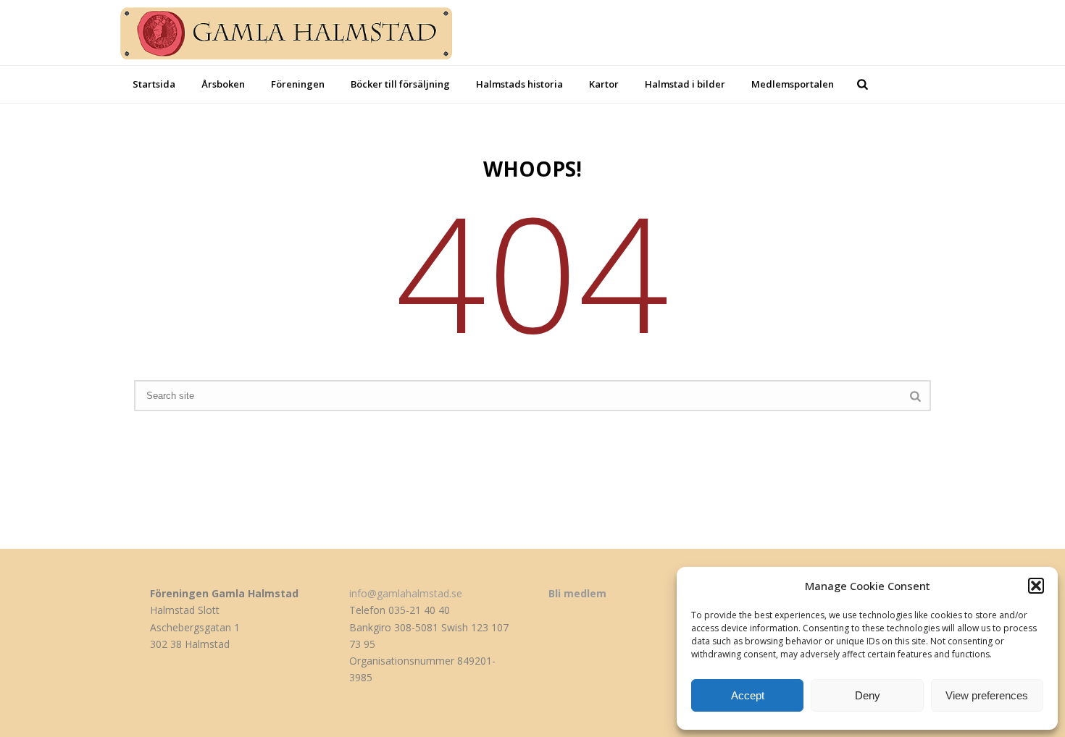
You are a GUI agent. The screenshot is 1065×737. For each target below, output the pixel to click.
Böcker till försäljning (400, 83)
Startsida (154, 83)
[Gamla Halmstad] (298, 32)
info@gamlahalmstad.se (405, 593)
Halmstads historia (519, 83)
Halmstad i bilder (685, 83)
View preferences (986, 695)
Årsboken (223, 83)
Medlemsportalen (792, 83)
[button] (1036, 585)
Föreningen (298, 83)
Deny (867, 695)
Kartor (604, 83)
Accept (747, 695)
